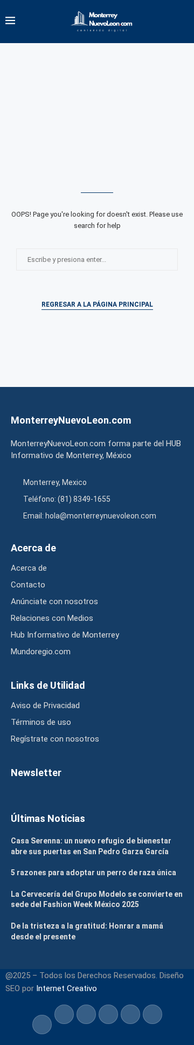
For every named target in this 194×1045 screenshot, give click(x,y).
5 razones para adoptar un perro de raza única (93, 872)
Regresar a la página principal (97, 304)
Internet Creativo (66, 988)
